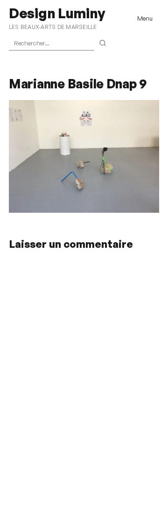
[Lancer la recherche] (103, 43)
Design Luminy (57, 13)
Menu (145, 18)
